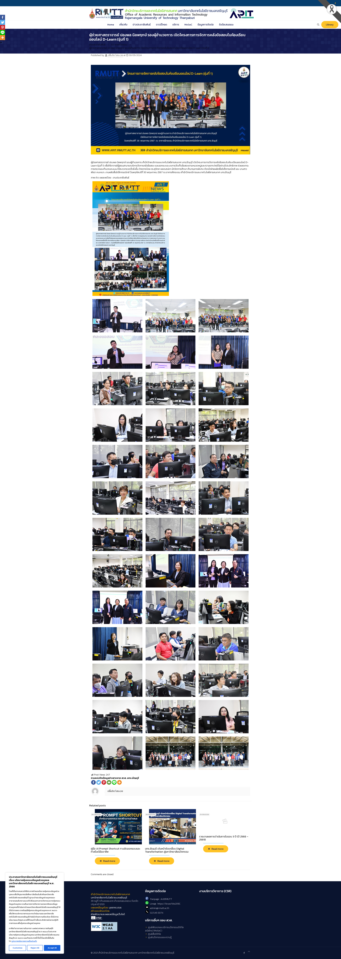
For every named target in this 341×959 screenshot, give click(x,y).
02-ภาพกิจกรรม (119, 44)
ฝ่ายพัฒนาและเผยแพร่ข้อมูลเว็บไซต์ (108, 914)
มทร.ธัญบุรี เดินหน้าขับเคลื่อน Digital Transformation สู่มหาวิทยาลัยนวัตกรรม (166, 850)
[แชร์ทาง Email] (109, 782)
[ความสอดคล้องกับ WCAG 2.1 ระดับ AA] (116, 926)
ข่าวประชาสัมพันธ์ (97, 44)
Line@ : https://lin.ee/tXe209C (165, 903)
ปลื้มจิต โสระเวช (115, 55)
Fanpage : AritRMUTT (161, 899)
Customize (17, 947)
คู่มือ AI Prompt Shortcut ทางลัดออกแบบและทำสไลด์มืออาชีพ (115, 850)
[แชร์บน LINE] (114, 782)
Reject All (35, 947)
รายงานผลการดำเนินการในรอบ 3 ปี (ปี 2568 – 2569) (223, 838)
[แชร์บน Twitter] (98, 782)
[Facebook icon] (244, 952)
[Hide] (1, 43)
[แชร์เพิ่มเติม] (119, 782)
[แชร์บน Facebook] (93, 782)
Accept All (52, 947)
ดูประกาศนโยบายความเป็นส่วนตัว (24, 941)
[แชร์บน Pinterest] (104, 782)
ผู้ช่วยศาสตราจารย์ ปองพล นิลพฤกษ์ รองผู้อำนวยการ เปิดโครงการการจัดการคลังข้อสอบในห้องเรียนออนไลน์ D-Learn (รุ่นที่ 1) (149, 48)
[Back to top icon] (249, 951)
